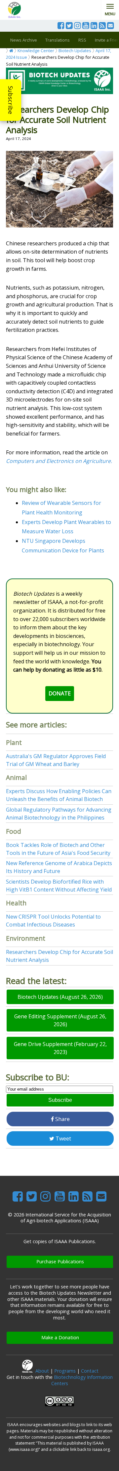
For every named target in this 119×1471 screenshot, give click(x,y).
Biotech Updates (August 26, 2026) (60, 996)
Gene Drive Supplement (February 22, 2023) (60, 1048)
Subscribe (11, 100)
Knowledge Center (36, 50)
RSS (82, 40)
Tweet (62, 1138)
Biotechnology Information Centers (82, 1380)
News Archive (23, 40)
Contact (90, 1371)
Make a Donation (60, 1337)
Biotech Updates (75, 50)
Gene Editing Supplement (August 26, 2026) (60, 1020)
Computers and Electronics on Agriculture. (59, 461)
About (42, 1371)
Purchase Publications (60, 1261)
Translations (57, 40)
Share (62, 1119)
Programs (65, 1371)
